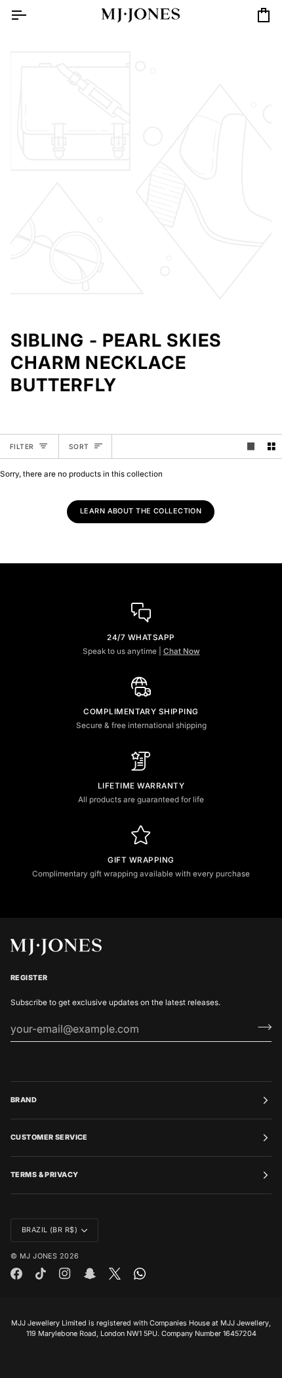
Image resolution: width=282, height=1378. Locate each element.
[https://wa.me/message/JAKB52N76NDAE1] (140, 1274)
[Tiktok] (40, 1274)
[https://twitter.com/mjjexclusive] (115, 1274)
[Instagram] (65, 1274)
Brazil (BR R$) (49, 1230)
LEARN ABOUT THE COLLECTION (140, 511)
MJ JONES (38, 1256)
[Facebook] (16, 1274)
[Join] (261, 1026)
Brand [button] (23, 1100)
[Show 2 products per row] (271, 447)
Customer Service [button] (49, 1137)
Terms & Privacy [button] (44, 1175)
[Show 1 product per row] (251, 447)
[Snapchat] (90, 1274)
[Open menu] (30, 15)
